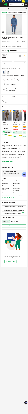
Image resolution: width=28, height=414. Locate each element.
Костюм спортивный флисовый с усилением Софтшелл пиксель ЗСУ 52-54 (17, 123)
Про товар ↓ (7, 62)
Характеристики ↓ (20, 62)
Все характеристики (9, 197)
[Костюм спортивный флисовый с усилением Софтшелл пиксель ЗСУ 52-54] (17, 115)
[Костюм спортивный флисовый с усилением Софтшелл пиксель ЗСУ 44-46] (7, 115)
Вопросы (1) (14, 221)
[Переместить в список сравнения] (20, 55)
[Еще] (25, 38)
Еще (24, 212)
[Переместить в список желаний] (24, 55)
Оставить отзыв (10, 261)
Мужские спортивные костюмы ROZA (17, 8)
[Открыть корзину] (25, 4)
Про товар (4, 12)
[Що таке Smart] (10, 135)
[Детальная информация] (8, 106)
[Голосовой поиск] (22, 4)
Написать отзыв (14, 226)
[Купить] (10, 128)
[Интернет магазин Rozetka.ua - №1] (5, 4)
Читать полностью (8, 161)
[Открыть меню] (2, 4)
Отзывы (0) (6, 221)
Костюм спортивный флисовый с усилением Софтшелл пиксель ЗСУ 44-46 (6, 123)
